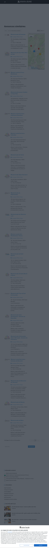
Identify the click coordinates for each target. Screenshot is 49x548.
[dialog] (24, 536)
